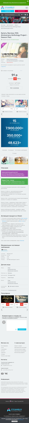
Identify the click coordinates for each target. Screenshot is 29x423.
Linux (23, 221)
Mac (20, 221)
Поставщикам (4, 345)
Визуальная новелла (13, 270)
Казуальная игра (12, 269)
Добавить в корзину (8, 111)
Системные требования (21, 150)
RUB (24, 14)
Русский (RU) (20, 401)
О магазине (3, 349)
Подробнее (3, 66)
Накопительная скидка (19, 349)
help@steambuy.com (7, 365)
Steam (16, 25)
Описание (4, 150)
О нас (2, 347)
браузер (22, 240)
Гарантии (3, 352)
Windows (4, 221)
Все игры (3, 25)
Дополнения (10, 25)
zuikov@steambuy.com (8, 369)
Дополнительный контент (7, 28)
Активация (11, 150)
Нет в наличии (14, 88)
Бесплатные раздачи (19, 352)
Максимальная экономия (20, 347)
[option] (7, 106)
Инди (9, 267)
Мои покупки (24, 218)
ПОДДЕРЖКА (7, 11)
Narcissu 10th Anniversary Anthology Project (11, 26)
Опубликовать (22, 329)
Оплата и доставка (5, 355)
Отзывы (14, 153)
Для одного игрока (14, 286)
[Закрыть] (27, 1)
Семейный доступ (12, 290)
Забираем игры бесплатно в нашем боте (14, 2)
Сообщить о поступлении (8, 70)
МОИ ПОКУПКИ (21, 11)
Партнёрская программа (20, 350)
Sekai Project (11, 277)
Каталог (3, 350)
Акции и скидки (18, 345)
